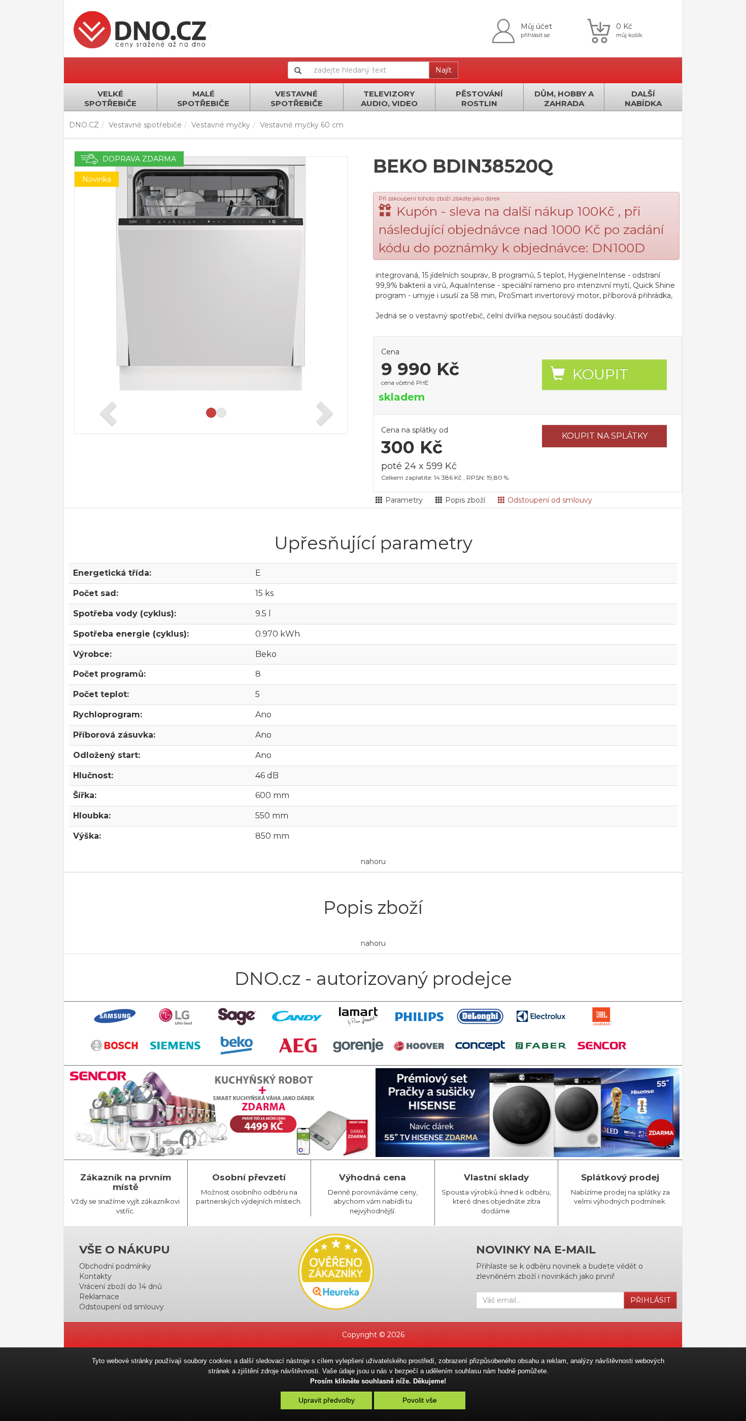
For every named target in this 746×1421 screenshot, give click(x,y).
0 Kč (624, 26)
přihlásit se (535, 35)
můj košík (629, 35)
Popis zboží (465, 500)
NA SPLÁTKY (605, 436)
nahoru (373, 861)
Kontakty (95, 1276)
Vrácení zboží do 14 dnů (120, 1286)
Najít (443, 70)
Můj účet (536, 26)
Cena (390, 351)
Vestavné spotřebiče (145, 124)
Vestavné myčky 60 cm (302, 124)
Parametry (404, 500)
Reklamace (99, 1296)
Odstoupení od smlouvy (549, 500)
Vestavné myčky (220, 124)
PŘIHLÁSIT (650, 1300)
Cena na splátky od (414, 430)
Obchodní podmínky (115, 1266)
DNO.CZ (84, 124)
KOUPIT (600, 374)
